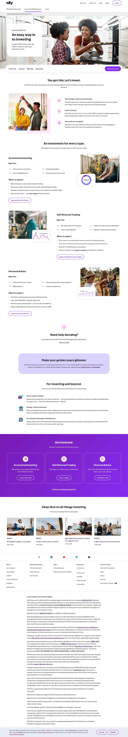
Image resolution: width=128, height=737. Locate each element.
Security (103, 579)
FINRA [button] (93, 641)
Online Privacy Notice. (16, 734)
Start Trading (64, 478)
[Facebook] (76, 557)
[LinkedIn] (51, 557)
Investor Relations (12, 579)
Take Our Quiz (64, 342)
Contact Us (92, 3)
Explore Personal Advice (20, 313)
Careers (8, 575)
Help (100, 3)
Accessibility (81, 584)
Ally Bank (96, 367)
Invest (9, 538)
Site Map (79, 576)
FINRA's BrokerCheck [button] (68, 644)
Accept (101, 732)
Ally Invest (15, 14)
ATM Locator (81, 573)
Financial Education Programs (62, 572)
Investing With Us (25, 14)
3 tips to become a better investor (107, 541)
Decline (113, 732)
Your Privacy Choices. (45, 732)
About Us (83, 3)
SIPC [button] (97, 641)
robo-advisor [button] (33, 193)
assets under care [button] (33, 300)
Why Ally (30, 69)
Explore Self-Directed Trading (70, 257)
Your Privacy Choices (106, 583)
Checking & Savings (13, 9)
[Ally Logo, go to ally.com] (9, 3)
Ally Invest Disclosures (107, 568)
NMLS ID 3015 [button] (87, 600)
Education (39, 69)
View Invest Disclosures (84, 646)
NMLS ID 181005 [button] (65, 605)
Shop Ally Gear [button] (81, 580)
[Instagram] (39, 557)
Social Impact (10, 572)
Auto (47, 9)
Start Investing (112, 69)
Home (9, 14)
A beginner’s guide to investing (18, 541)
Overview (12, 69)
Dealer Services (34, 572)
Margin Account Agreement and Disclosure (48, 638)
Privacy (102, 575)
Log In (117, 3)
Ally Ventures (34, 575)
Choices (21, 69)
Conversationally (58, 568)
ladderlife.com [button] (79, 670)
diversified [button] (46, 187)
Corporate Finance (36, 568)
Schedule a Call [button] (102, 478)
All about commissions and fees (64, 489)
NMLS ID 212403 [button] (46, 613)
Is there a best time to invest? (47, 541)
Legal (101, 572)
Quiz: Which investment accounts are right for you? (77, 539)
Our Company (10, 568)
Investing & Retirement (33, 9)
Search (107, 3)
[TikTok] (89, 557)
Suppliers (9, 583)
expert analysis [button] (80, 250)
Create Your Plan (25, 478)
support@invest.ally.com (43, 664)
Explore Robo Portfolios (20, 200)
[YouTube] (64, 557)
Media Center (10, 587)
